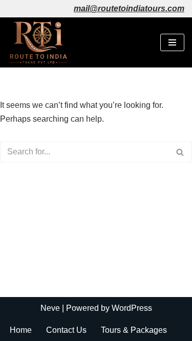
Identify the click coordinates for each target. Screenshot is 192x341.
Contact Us (66, 330)
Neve (50, 308)
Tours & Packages (134, 330)
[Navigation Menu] (172, 42)
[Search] (180, 152)
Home (21, 330)
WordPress (132, 308)
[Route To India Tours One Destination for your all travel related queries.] (38, 42)
